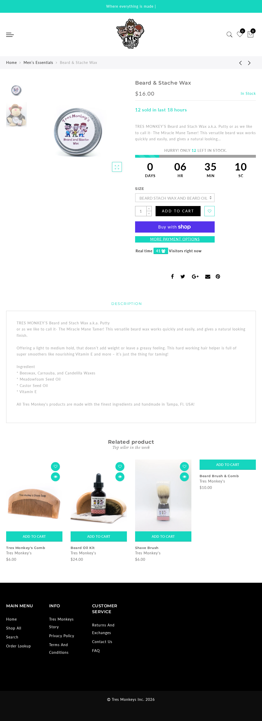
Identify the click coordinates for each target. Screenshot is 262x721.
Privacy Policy (61, 636)
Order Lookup (18, 646)
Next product (249, 63)
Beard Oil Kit (18, 548)
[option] (78, 128)
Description (126, 303)
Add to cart (34, 536)
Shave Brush (82, 548)
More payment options (175, 239)
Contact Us (102, 641)
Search (12, 637)
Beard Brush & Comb (154, 476)
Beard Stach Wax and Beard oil (173, 198)
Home (11, 62)
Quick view (55, 476)
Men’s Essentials (38, 62)
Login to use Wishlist (209, 211)
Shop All (13, 628)
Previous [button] (38, 131)
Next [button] (111, 131)
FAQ (96, 650)
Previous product (236, 63)
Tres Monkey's (19, 553)
